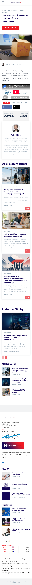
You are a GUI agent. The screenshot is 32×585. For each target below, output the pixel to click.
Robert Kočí (10, 64)
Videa (4, 12)
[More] (22, 107)
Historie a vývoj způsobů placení (9, 116)
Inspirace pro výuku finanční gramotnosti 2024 (19, 484)
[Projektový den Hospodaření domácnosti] (6, 496)
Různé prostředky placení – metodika (21, 473)
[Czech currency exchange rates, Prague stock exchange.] (16, 541)
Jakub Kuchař (8, 351)
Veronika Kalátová (18, 497)
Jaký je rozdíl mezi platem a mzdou (18, 519)
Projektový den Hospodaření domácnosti (21, 494)
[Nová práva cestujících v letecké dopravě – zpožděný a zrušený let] (16, 175)
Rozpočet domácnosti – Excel (24, 117)
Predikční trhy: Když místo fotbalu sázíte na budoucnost (15, 338)
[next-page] (6, 357)
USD (4, 547)
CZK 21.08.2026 (7, 545)
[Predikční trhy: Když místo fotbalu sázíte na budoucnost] (16, 321)
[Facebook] (3, 463)
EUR (4, 552)
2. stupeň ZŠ (7, 10)
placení (13, 102)
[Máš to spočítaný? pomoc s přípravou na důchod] (16, 220)
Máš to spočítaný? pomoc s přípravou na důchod (15, 235)
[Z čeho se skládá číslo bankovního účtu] (6, 512)
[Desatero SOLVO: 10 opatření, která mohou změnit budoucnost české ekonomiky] (16, 262)
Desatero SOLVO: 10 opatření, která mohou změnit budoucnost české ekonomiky (15, 280)
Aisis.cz (4, 429)
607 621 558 (10, 431)
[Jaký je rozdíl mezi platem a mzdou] (6, 522)
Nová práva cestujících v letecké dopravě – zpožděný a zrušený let (14, 192)
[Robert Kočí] (3, 64)
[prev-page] (3, 357)
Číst (27, 208)
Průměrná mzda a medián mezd (21, 529)
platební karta (22, 102)
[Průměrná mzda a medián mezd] (6, 532)
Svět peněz (19, 10)
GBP (4, 549)
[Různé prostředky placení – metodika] (6, 476)
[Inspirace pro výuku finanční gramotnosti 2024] (6, 486)
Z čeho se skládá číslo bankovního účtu (19, 509)
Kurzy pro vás (6, 554)
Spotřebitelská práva (11, 187)
